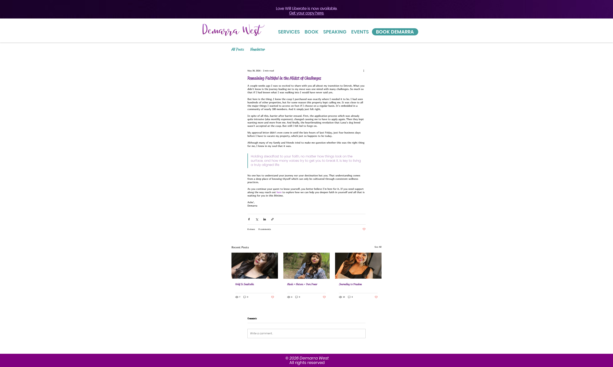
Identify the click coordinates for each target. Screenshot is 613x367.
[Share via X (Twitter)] (256, 219)
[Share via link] (272, 219)
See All (378, 246)
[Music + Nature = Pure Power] (306, 266)
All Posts (237, 49)
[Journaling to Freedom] (358, 266)
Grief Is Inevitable (244, 284)
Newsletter (257, 49)
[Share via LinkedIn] (264, 219)
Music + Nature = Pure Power (302, 284)
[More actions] (364, 70)
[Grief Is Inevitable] (254, 266)
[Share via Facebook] (248, 219)
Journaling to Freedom (350, 284)
